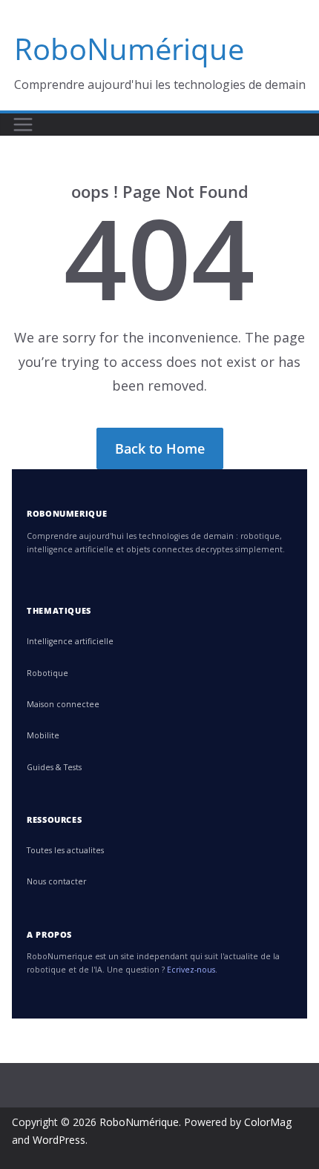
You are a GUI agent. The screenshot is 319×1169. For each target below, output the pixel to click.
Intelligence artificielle (70, 641)
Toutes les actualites (65, 850)
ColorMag (268, 1122)
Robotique (47, 673)
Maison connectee (63, 704)
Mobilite (43, 735)
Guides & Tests (54, 767)
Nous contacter (56, 881)
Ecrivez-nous (191, 969)
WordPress (59, 1140)
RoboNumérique (129, 48)
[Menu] (23, 124)
